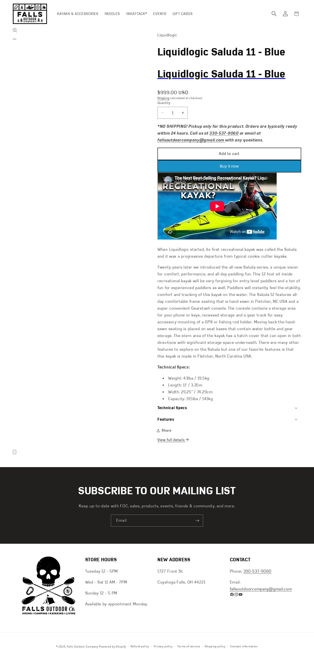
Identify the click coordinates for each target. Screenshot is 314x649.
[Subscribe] (197, 521)
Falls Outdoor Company (82, 646)
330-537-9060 (258, 571)
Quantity (164, 103)
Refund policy (140, 646)
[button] (274, 13)
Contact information (244, 646)
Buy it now (229, 166)
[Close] (14, 452)
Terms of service (188, 646)
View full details (171, 440)
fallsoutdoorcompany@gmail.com (261, 589)
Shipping (163, 98)
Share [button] (167, 430)
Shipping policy (215, 646)
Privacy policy (163, 646)
